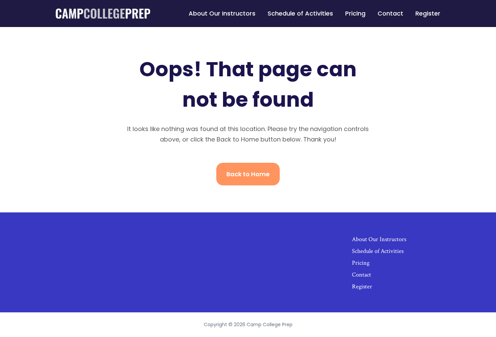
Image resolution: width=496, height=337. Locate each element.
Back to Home (248, 174)
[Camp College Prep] (103, 13)
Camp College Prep (270, 324)
